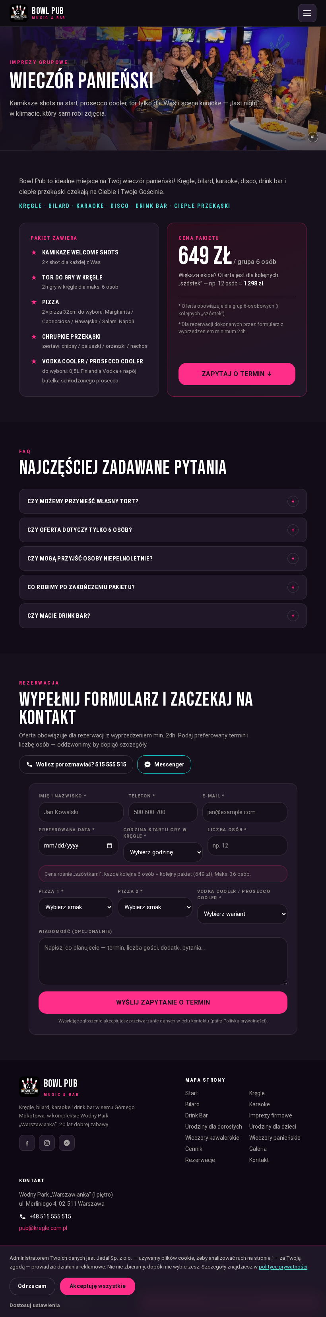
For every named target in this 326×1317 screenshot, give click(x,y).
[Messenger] (67, 1143)
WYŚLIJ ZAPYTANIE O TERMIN (163, 1002)
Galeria (258, 1149)
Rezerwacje (200, 1160)
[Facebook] (27, 1143)
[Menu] (307, 13)
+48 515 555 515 (50, 1216)
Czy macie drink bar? (161, 615)
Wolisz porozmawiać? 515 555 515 (81, 764)
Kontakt (259, 1160)
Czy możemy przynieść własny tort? (161, 501)
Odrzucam (32, 1286)
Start (191, 1093)
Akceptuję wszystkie (98, 1286)
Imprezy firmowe (270, 1115)
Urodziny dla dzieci (272, 1126)
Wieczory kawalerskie (212, 1138)
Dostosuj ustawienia (35, 1305)
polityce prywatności (283, 1266)
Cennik (193, 1149)
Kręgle (257, 1093)
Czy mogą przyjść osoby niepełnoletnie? (161, 558)
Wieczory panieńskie (275, 1138)
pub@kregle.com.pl (43, 1228)
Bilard (192, 1104)
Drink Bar (196, 1115)
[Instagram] (47, 1143)
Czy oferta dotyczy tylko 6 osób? (161, 529)
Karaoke (259, 1104)
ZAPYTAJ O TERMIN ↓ (237, 374)
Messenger (169, 764)
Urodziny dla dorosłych (213, 1126)
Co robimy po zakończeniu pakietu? (161, 587)
